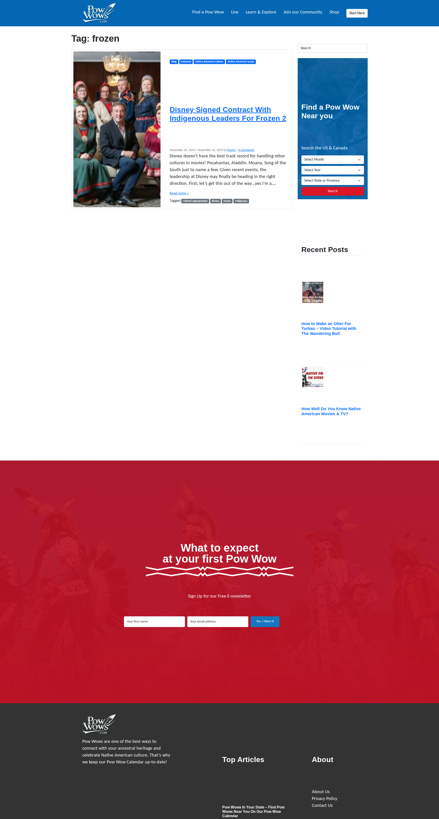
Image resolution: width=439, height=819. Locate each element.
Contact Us (322, 805)
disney (215, 201)
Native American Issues (241, 61)
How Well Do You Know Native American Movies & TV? (331, 411)
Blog (174, 61)
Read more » (179, 193)
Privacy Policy (324, 799)
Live (234, 12)
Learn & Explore (261, 12)
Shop (334, 12)
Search (333, 191)
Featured (186, 61)
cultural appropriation (195, 201)
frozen (227, 201)
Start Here (357, 13)
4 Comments (246, 150)
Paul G (231, 150)
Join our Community (303, 12)
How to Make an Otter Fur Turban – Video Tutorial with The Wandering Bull (328, 328)
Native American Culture (209, 61)
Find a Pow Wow (208, 12)
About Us (321, 792)
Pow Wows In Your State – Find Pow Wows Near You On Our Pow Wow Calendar (253, 811)
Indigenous (241, 201)
